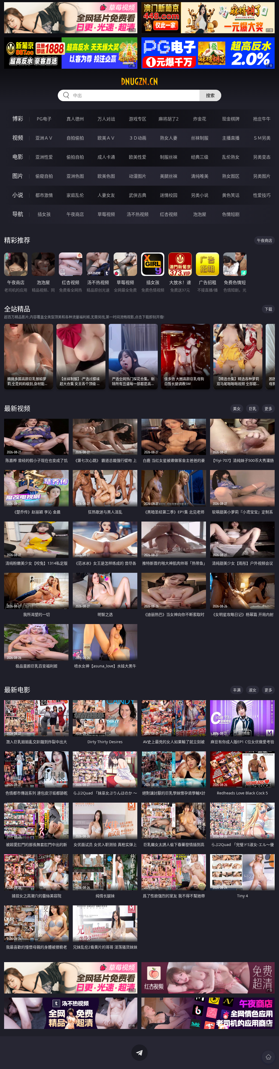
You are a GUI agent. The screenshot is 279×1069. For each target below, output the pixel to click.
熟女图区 (230, 176)
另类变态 (262, 157)
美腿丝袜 (168, 176)
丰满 (237, 689)
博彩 (17, 118)
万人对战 (106, 119)
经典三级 (199, 157)
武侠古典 (137, 195)
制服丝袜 (168, 157)
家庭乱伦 (75, 195)
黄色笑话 (230, 195)
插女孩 (44, 214)
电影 (17, 157)
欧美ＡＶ (106, 138)
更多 (268, 408)
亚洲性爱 (44, 157)
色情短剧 (230, 214)
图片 (17, 176)
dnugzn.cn (139, 81)
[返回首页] (268, 1057)
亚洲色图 (75, 176)
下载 (268, 309)
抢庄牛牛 (262, 119)
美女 (237, 408)
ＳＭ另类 (262, 138)
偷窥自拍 (44, 176)
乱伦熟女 (230, 157)
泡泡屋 (199, 214)
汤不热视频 (137, 214)
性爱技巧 (262, 195)
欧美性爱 (137, 157)
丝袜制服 (199, 138)
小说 (17, 195)
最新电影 (17, 689)
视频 (17, 137)
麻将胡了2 (168, 119)
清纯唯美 (199, 176)
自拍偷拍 (75, 138)
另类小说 (199, 195)
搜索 (210, 95)
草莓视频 (106, 214)
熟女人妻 (168, 138)
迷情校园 (168, 195)
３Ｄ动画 (137, 138)
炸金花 (199, 119)
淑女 (252, 689)
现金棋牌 (230, 119)
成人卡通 (106, 157)
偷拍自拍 (75, 157)
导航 (17, 214)
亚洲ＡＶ (44, 138)
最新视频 (17, 408)
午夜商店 (75, 214)
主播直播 (230, 138)
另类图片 (262, 176)
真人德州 (75, 119)
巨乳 (252, 408)
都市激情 (44, 195)
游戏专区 (137, 119)
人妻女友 (106, 195)
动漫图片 (137, 176)
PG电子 (44, 119)
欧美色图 (106, 176)
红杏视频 (168, 214)
